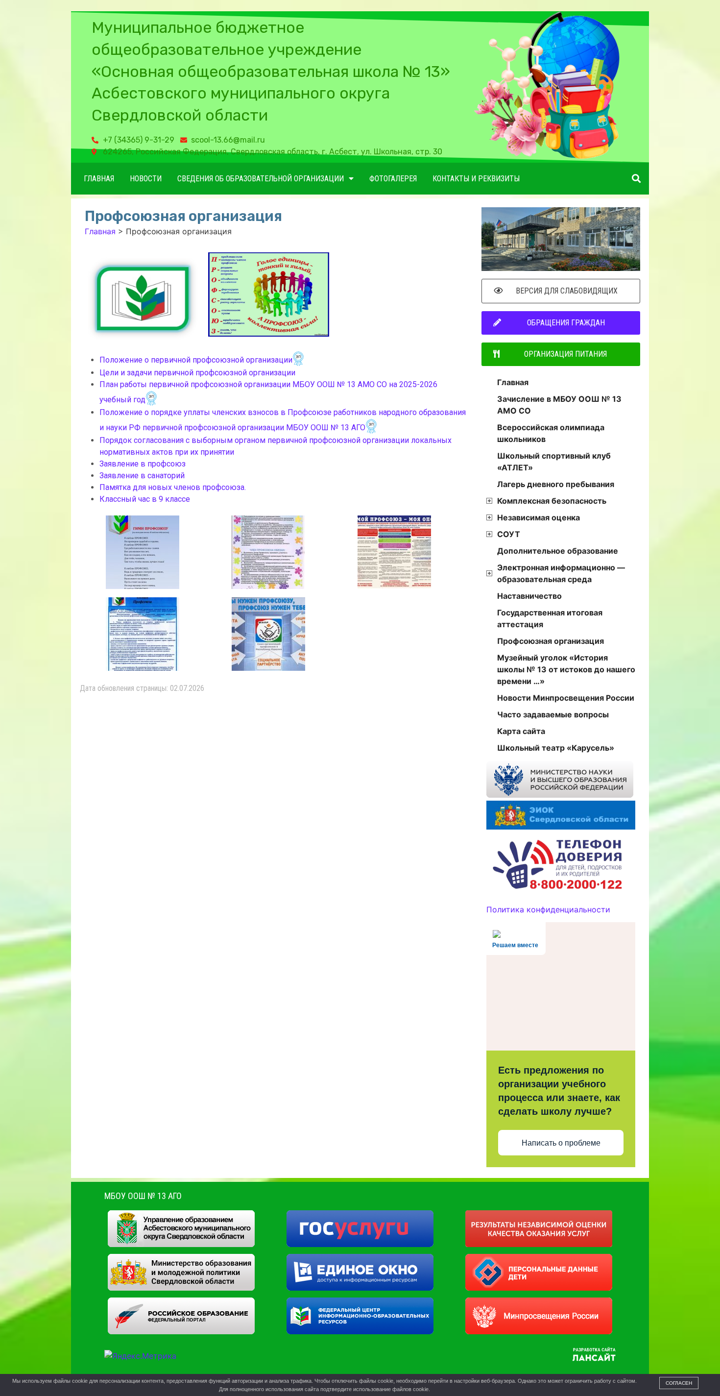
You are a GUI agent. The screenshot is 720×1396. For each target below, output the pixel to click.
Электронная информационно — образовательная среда (561, 573)
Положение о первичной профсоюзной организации (195, 360)
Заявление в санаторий (142, 475)
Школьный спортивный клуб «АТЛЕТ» (554, 461)
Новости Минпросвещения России (565, 698)
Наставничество (529, 596)
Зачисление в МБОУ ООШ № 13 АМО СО (559, 405)
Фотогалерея (393, 178)
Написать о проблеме (561, 1143)
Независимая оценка (538, 517)
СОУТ (508, 534)
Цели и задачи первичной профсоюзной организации (197, 372)
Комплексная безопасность (551, 501)
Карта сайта (521, 731)
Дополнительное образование (557, 551)
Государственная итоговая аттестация (549, 618)
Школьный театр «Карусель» (555, 748)
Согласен (679, 1383)
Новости (146, 178)
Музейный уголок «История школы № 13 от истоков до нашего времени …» (566, 669)
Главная (99, 178)
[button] (636, 179)
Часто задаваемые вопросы (553, 714)
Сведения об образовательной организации (260, 178)
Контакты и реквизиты (476, 178)
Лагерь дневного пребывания (555, 484)
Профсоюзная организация (550, 641)
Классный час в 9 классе (144, 499)
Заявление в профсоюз (142, 463)
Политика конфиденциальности (548, 909)
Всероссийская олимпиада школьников (550, 433)
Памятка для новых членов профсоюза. (172, 487)
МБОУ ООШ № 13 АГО (143, 1196)
